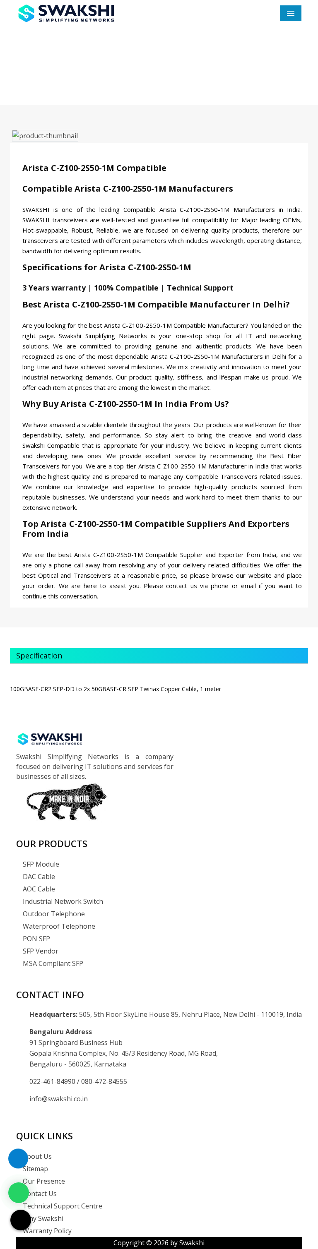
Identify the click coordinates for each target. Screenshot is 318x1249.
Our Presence (43, 1181)
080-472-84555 (104, 1081)
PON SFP (35, 938)
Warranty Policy (46, 1230)
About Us (36, 1156)
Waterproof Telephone (58, 926)
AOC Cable (38, 889)
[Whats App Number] (18, 1192)
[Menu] (290, 13)
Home (122, 78)
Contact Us (39, 1193)
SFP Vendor (39, 951)
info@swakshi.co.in (58, 1098)
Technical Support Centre (61, 1206)
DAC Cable (38, 876)
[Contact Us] (18, 1163)
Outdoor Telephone (53, 913)
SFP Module (40, 864)
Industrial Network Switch (62, 901)
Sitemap (34, 1168)
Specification (39, 656)
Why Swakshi (42, 1218)
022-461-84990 (53, 1081)
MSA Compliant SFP (52, 963)
